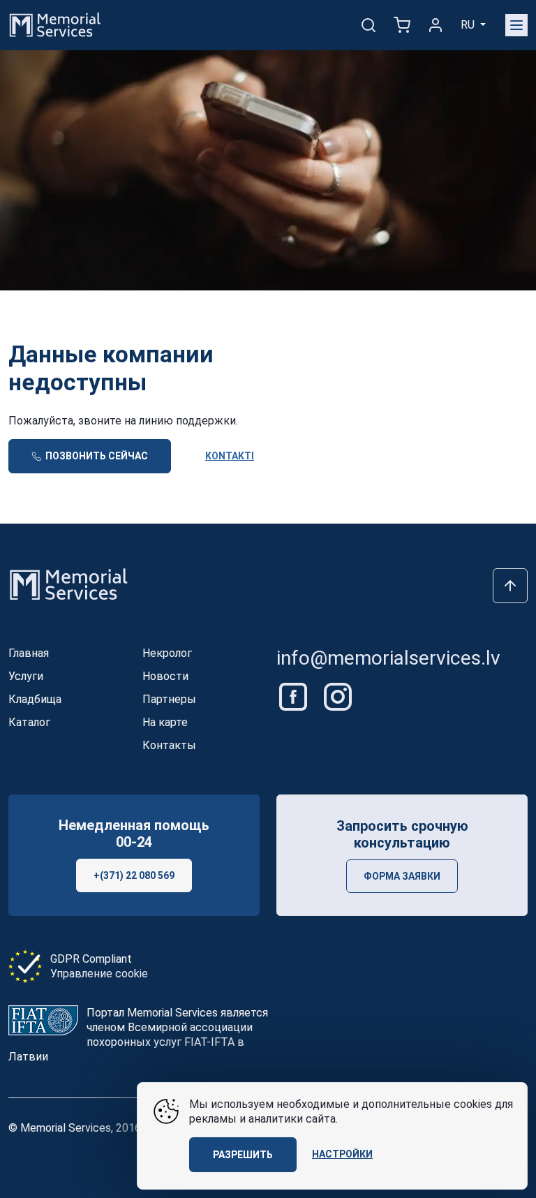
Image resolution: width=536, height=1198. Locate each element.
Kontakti (229, 455)
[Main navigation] (516, 25)
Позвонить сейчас (95, 455)
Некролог (167, 653)
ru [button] (469, 24)
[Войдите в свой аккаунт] (435, 25)
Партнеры (169, 699)
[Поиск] (368, 25)
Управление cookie (99, 973)
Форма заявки (402, 876)
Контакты (169, 745)
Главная (28, 653)
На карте (165, 722)
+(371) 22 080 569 (134, 875)
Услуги (25, 676)
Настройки (342, 1154)
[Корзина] (402, 25)
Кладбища (34, 699)
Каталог (29, 722)
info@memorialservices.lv (388, 658)
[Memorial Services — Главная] (55, 24)
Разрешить (243, 1154)
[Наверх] (510, 585)
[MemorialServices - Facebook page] (294, 695)
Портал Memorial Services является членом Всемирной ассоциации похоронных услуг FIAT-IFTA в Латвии (138, 1034)
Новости (165, 676)
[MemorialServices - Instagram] (338, 695)
